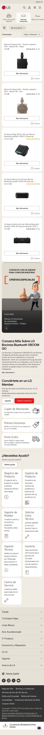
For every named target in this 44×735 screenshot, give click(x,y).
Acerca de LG (8, 665)
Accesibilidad (7, 700)
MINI (6, 49)
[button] (24, 7)
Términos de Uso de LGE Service (14, 692)
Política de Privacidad (10, 696)
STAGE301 (8, 139)
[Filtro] (4, 27)
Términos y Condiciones (25, 689)
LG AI (4, 651)
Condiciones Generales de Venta (27, 700)
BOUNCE (7, 184)
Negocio (38, 2)
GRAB (7, 229)
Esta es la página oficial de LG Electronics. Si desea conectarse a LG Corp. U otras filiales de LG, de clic (22, 715)
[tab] (9, 18)
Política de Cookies (28, 696)
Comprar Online (8, 704)
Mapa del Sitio (7, 689)
